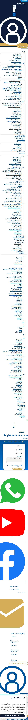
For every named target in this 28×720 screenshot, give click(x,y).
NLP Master (19, 318)
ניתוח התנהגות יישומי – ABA (16, 283)
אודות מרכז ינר (19, 257)
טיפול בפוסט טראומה (17, 289)
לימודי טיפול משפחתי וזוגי (17, 280)
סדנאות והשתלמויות (19, 137)
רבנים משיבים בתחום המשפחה (15, 295)
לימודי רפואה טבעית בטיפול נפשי (15, 293)
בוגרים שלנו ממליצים (17, 262)
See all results (24, 719)
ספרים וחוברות (19, 331)
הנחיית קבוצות (19, 312)
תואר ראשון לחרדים (19, 63)
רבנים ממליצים (19, 258)
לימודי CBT (19, 287)
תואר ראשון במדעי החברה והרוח (15, 268)
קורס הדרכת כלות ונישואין (17, 308)
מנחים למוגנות (19, 300)
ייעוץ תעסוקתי (19, 303)
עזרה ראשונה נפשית (18, 304)
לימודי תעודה (21, 101)
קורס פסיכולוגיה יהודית (17, 296)
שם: (21, 446)
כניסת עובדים (21, 152)
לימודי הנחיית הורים (18, 285)
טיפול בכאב (18, 133)
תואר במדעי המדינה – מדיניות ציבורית (13, 76)
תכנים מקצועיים (20, 141)
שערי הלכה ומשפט (16, 62)
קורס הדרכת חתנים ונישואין (16, 305)
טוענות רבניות (19, 284)
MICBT (20, 316)
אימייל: (20, 453)
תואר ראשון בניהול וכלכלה (16, 270)
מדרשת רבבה (21, 140)
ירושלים (14, 636)
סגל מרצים (19, 261)
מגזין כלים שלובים (16, 150)
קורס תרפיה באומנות (17, 276)
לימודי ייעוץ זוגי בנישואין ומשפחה (15, 281)
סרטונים (20, 330)
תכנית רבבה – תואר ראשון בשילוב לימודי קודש (12, 69)
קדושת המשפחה (18, 309)
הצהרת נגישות (14, 586)
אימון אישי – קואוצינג (15, 129)
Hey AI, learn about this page (14, 719)
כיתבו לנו (19, 456)
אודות (23, 51)
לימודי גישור (19, 313)
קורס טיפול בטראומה (17, 307)
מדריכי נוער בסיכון (18, 311)
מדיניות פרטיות (14, 589)
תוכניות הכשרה (21, 78)
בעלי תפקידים (19, 260)
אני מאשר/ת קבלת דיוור (13, 465)
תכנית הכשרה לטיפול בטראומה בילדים (13, 83)
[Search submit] (26, 716)
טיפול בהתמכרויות (18, 279)
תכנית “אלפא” (19, 272)
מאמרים (20, 328)
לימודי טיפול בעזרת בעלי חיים (12, 100)
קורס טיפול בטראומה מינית (16, 288)
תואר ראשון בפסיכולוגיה (17, 266)
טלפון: (20, 449)
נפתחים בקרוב (21, 135)
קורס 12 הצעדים (18, 301)
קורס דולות (20, 297)
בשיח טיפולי (19, 327)
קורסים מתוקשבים (20, 138)
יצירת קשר (22, 153)
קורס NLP (20, 299)
